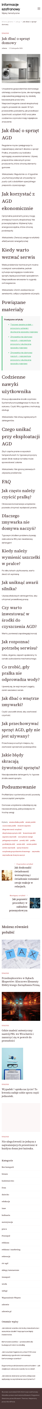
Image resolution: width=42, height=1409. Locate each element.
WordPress (10, 1402)
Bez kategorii (8, 1167)
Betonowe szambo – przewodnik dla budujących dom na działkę (17, 1343)
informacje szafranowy (11, 7)
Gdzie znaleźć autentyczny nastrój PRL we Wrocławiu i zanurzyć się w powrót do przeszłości (18, 1035)
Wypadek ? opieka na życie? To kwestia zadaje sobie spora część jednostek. (20, 1093)
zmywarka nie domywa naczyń (13, 855)
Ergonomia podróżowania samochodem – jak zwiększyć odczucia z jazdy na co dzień (21, 1367)
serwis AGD (21, 844)
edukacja (6, 1201)
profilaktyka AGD (8, 844)
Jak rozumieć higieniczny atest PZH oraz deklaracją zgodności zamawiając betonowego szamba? (19, 1355)
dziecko (5, 1194)
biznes (5, 1174)
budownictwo (8, 1181)
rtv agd (5, 1263)
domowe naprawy (24, 826)
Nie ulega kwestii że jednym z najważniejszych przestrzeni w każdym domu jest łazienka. (19, 1145)
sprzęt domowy (22, 848)
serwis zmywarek (8, 848)
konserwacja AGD (29, 833)
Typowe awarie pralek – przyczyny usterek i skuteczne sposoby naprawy (24, 328)
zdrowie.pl (6, 1311)
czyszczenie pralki (9, 826)
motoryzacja (7, 1222)
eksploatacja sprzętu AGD (11, 833)
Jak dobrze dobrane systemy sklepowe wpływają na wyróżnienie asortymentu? (18, 1377)
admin (4, 48)
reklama (5, 1242)
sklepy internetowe (10, 1270)
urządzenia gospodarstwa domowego (16, 852)
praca (4, 1229)
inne (4, 1208)
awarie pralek (30, 822)
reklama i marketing (11, 1249)
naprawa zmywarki (9, 837)
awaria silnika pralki (16, 822)
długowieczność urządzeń (12, 829)
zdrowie (5, 1304)
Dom (4, 1187)
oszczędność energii (25, 837)
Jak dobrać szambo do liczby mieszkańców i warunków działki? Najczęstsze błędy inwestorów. (20, 1331)
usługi (5, 33)
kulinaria (6, 1215)
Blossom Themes (21, 1398)
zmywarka (36, 852)
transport (6, 1277)
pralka (32, 840)
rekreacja (6, 1256)
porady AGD (24, 840)
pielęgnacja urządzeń (10, 840)
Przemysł (6, 1235)
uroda (4, 1284)
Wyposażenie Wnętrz (11, 1297)
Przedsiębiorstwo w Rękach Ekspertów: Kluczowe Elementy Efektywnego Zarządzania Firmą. (21, 981)
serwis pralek (32, 844)
